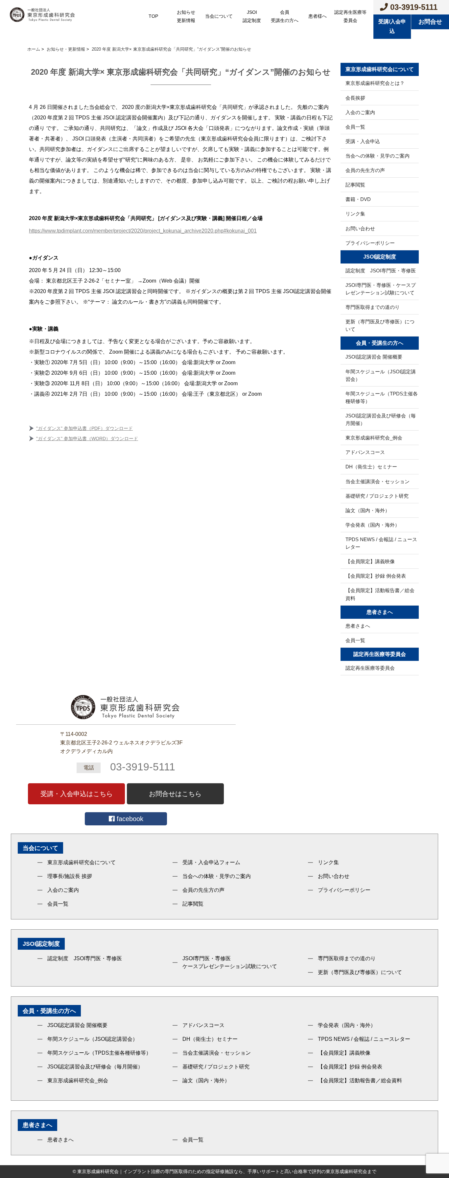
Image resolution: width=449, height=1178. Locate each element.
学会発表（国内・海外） (372, 525)
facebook (129, 818)
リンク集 (355, 213)
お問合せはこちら (175, 793)
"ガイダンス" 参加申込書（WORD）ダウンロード (87, 438)
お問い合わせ (360, 228)
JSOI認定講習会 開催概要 (373, 357)
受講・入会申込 (362, 141)
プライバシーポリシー (370, 243)
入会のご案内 (360, 112)
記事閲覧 (355, 185)
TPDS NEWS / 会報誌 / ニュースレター (381, 543)
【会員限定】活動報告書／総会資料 (379, 594)
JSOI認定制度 (252, 16)
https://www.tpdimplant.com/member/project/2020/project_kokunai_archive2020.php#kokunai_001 (143, 231)
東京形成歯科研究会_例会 (373, 437)
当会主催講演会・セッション (377, 481)
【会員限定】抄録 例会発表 (375, 576)
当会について (219, 16)
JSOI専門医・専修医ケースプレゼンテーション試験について (229, 962)
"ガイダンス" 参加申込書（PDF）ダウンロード (84, 428)
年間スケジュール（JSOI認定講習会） (380, 375)
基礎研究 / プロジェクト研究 (377, 496)
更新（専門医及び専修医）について (379, 325)
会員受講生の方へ (284, 16)
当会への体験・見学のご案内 (377, 156)
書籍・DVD (358, 199)
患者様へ (317, 16)
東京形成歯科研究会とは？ (375, 83)
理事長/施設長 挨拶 (69, 876)
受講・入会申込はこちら (76, 793)
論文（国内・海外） (367, 510)
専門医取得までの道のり (372, 307)
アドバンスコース (365, 452)
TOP (153, 16)
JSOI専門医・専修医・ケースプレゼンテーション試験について (380, 288)
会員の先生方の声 (365, 170)
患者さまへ (357, 626)
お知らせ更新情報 (186, 16)
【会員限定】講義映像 (370, 561)
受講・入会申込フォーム (211, 862)
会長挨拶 (355, 98)
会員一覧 (355, 127)
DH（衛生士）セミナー (371, 466)
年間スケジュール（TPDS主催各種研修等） (381, 397)
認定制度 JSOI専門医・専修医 (380, 270)
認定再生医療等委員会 (350, 16)
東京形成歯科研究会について (81, 862)
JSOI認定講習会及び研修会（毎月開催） (380, 419)
